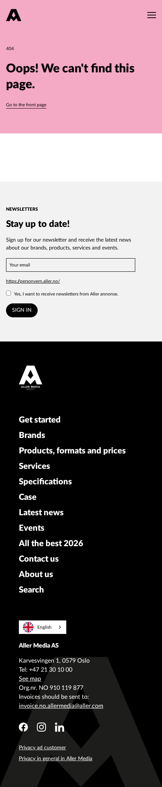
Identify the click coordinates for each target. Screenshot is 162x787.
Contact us (39, 559)
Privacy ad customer (42, 747)
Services (34, 466)
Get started (40, 420)
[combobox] (42, 627)
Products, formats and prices (72, 451)
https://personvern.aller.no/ (33, 281)
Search (31, 590)
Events (31, 528)
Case (28, 497)
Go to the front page (26, 105)
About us (36, 574)
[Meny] (150, 15)
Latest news (41, 512)
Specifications (45, 482)
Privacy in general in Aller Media (55, 758)
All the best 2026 (51, 543)
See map (30, 679)
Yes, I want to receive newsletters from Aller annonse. (66, 294)
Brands (32, 435)
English (44, 627)
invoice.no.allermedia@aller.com (61, 706)
